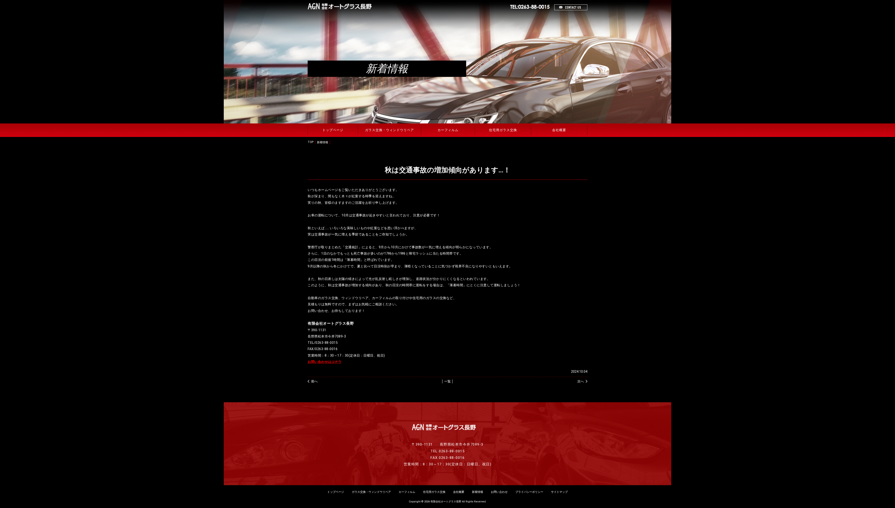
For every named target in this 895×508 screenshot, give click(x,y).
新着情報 (322, 142)
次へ (580, 381)
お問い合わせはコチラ (324, 362)
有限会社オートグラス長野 (445, 501)
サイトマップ (559, 492)
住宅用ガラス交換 (503, 130)
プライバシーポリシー (529, 492)
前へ (314, 381)
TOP (310, 142)
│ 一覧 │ (447, 381)
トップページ (332, 130)
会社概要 (559, 130)
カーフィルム (447, 130)
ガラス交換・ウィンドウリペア (389, 130)
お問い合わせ (499, 492)
